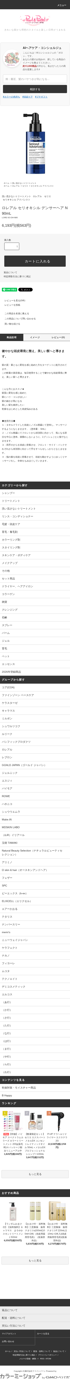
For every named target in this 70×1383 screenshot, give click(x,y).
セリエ (25, 186)
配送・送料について (41, 1351)
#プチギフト (41, 96)
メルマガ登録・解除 (27, 1359)
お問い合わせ (8, 1341)
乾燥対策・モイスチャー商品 (19, 1087)
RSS (42, 1359)
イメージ (35, 337)
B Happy (7, 1095)
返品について (10, 272)
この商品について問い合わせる (20, 318)
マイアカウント (9, 1333)
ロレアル (16, 186)
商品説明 (12, 337)
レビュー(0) (58, 337)
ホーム (6, 183)
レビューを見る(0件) (14, 300)
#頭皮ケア (27, 96)
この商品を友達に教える (16, 313)
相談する (35, 89)
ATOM (48, 1359)
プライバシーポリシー (47, 1355)
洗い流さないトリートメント (24, 183)
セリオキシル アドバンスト (42, 186)
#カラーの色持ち (11, 96)
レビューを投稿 (12, 305)
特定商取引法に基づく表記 (17, 276)
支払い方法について (22, 1351)
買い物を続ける (12, 324)
